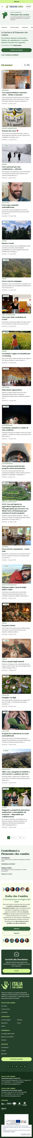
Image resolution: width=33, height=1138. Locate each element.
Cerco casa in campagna (12, 281)
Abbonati (16, 928)
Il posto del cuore (9, 131)
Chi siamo (4, 1006)
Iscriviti (16, 971)
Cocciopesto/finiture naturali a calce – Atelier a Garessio (14, 94)
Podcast (19, 1020)
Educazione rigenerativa (12, 390)
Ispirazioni (25, 27)
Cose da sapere (14, 27)
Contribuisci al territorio (8, 864)
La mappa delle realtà (7, 1033)
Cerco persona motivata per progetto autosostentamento (13, 467)
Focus (19, 1023)
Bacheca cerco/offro (7, 1037)
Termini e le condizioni (11, 55)
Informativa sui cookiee (9, 1131)
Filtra (28, 65)
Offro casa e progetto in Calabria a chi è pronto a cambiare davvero (16, 773)
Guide (3, 1026)
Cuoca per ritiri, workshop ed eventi (14, 318)
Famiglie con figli (9, 698)
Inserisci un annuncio (16, 50)
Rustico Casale (8, 243)
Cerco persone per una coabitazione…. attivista (12, 168)
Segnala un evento (6, 874)
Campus (3, 1040)
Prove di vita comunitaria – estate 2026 (15, 550)
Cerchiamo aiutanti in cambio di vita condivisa (15, 429)
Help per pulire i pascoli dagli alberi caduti (14, 588)
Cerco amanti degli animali (13, 661)
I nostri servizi (5, 1009)
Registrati (16, 933)
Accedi (28, 6)
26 (20, 837)
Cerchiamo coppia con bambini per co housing (16, 355)
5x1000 (3, 1050)
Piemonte (4, 27)
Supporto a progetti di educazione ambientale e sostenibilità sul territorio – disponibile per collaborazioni (16, 813)
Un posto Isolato (8, 625)
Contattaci (4, 1012)
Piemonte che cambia (19, 15)
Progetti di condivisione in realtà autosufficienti (15, 735)
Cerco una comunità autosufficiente (10, 206)
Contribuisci (5, 1047)
